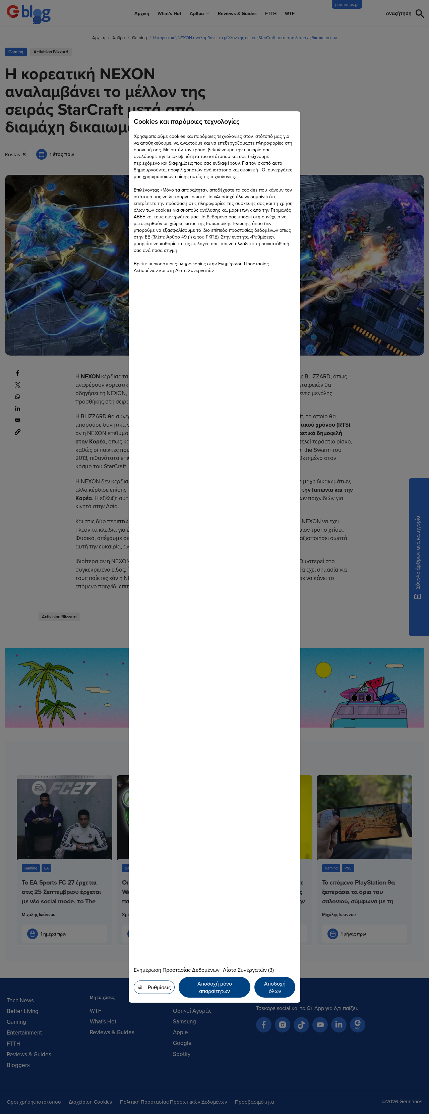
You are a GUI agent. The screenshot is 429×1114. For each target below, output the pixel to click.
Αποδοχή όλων (275, 987)
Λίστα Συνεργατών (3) (248, 969)
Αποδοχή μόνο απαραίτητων (214, 987)
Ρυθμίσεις (159, 987)
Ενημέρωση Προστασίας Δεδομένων (177, 969)
